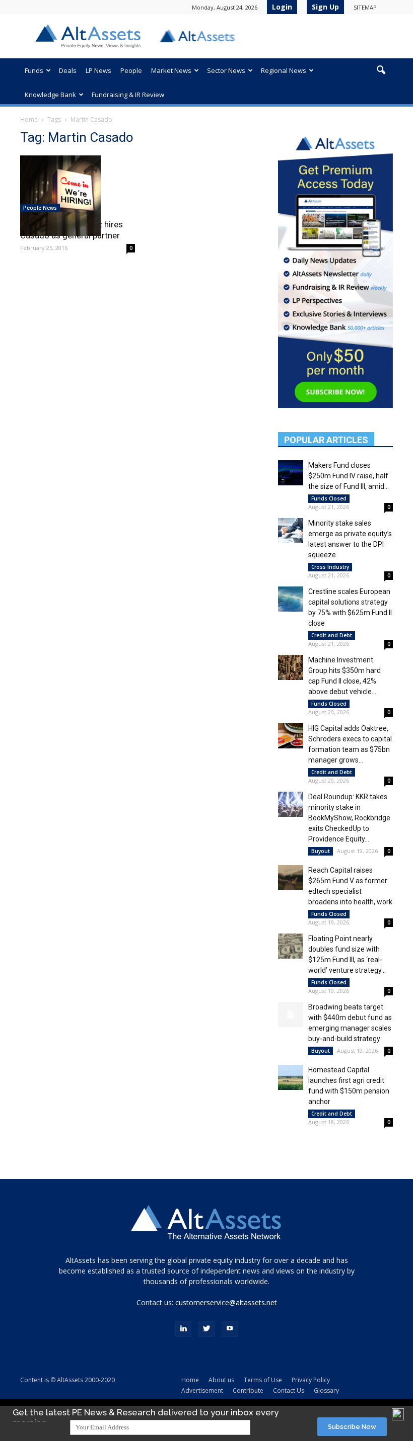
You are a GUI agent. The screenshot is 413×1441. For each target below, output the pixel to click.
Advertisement (202, 1390)
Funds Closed (329, 498)
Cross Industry (330, 566)
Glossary (326, 1390)
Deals (68, 70)
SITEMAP (365, 7)
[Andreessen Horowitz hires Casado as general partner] (77, 195)
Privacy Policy (311, 1380)
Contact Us (288, 1390)
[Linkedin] (183, 1329)
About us (221, 1380)
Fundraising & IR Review (128, 94)
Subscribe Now (352, 1426)
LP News (98, 70)
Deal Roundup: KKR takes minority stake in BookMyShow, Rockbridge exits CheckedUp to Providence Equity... (349, 818)
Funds (34, 70)
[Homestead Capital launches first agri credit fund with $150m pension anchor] (290, 1077)
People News (40, 207)
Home (29, 119)
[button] (381, 70)
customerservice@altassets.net (226, 1302)
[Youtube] (230, 1329)
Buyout (320, 851)
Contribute (248, 1390)
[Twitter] (206, 1329)
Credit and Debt (331, 635)
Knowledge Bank (50, 94)
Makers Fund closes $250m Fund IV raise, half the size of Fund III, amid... (348, 475)
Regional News (283, 70)
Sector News (226, 70)
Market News (171, 70)
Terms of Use (263, 1380)
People (131, 70)
